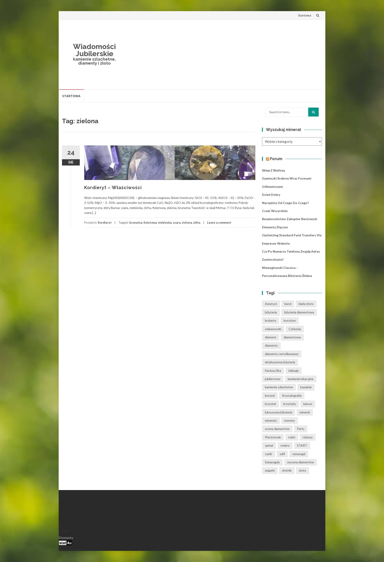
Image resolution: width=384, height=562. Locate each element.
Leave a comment (219, 222)
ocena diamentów (277, 429)
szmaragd (298, 454)
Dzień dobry (271, 194)
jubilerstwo (272, 379)
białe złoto (306, 304)
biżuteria (271, 312)
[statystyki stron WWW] (65, 542)
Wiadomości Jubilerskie (94, 50)
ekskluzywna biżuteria (280, 362)
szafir (268, 454)
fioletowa (150, 222)
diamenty (271, 345)
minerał (305, 412)
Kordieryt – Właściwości (113, 187)
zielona (187, 222)
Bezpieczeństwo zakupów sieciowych (289, 219)
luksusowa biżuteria (278, 412)
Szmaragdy (272, 462)
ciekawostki (273, 329)
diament (270, 337)
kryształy (289, 404)
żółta (196, 222)
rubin (291, 437)
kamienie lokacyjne (301, 379)
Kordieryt (105, 222)
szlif (282, 454)
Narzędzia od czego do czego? (285, 203)
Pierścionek (273, 437)
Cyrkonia (295, 329)
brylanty (270, 320)
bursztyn (290, 320)
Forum (276, 158)
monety (289, 420)
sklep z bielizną (273, 170)
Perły (300, 429)
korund (270, 395)
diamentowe (292, 337)
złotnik (287, 470)
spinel (269, 445)
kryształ (270, 404)
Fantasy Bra (273, 370)
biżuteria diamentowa (299, 312)
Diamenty (66, 538)
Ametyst (271, 304)
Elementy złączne (275, 227)
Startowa (304, 15)
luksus (307, 404)
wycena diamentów (300, 462)
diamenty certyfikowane (281, 354)
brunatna (135, 222)
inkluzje (293, 370)
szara (176, 222)
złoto (302, 470)
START (302, 445)
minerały (271, 420)
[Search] (313, 112)
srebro (285, 445)
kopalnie (306, 387)
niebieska (165, 222)
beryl (287, 304)
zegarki (270, 470)
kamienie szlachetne (279, 387)
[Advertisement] (224, 54)
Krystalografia (292, 395)
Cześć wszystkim (275, 211)
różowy (308, 437)
